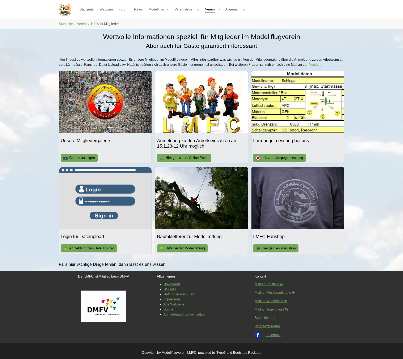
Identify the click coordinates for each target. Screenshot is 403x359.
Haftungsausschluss (179, 294)
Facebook (273, 335)
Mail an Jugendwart (269, 309)
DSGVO (170, 289)
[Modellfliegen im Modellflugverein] (65, 9)
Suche (168, 309)
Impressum (172, 299)
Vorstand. (316, 64)
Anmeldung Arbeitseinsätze (184, 314)
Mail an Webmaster (269, 301)
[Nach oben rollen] (394, 350)
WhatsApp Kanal (267, 326)
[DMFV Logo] (103, 306)
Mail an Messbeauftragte (273, 292)
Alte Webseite (174, 304)
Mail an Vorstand (267, 284)
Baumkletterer (265, 318)
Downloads (172, 284)
